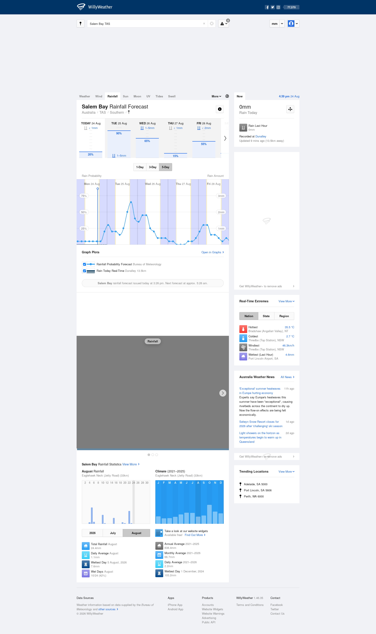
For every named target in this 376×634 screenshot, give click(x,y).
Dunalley (260, 136)
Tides (159, 96)
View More (129, 464)
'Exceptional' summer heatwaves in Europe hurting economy (266, 401)
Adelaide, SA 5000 (255, 484)
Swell (172, 96)
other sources (107, 609)
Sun (125, 96)
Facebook (276, 605)
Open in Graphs (211, 252)
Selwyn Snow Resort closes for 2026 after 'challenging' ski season (266, 423)
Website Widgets (212, 609)
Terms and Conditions (250, 605)
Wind (98, 96)
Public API (208, 622)
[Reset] (204, 23)
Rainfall (112, 96)
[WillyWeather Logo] (97, 7)
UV (148, 96)
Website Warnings (213, 613)
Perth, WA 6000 (254, 496)
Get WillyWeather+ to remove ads (260, 286)
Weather (84, 96)
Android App (175, 609)
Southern (117, 112)
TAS (102, 112)
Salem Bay (129, 112)
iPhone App (175, 605)
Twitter (274, 609)
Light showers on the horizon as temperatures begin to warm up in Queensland (266, 437)
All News (286, 377)
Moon (137, 96)
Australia (89, 112)
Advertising (209, 618)
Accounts (208, 605)
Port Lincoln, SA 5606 (258, 490)
